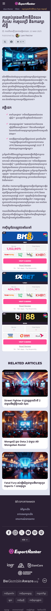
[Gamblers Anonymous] (21, 565)
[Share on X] (5, 42)
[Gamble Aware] (21, 580)
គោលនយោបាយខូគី (17, 610)
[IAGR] (10, 565)
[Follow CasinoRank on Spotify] (35, 532)
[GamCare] (35, 565)
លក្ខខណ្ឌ (6, 610)
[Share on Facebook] (11, 42)
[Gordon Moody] (25, 573)
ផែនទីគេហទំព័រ (42, 610)
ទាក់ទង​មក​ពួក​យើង (25, 514)
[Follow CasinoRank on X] (21, 532)
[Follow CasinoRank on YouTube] (28, 532)
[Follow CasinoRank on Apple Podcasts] (41, 532)
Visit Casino (25, 261)
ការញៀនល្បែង (30, 610)
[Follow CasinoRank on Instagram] (15, 532)
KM (23, 539)
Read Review (25, 265)
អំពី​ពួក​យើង (25, 509)
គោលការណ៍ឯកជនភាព (25, 518)
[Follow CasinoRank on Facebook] (8, 532)
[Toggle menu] (4, 3)
